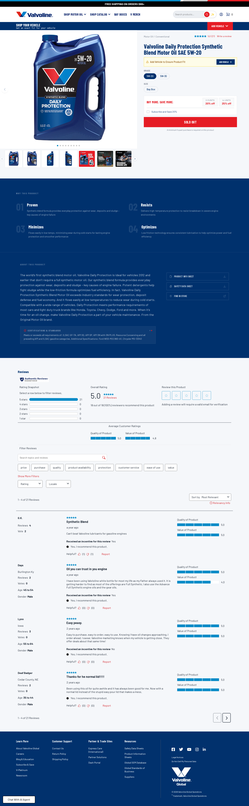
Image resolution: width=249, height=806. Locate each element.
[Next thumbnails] (135, 159)
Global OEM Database (135, 762)
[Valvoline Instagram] (197, 749)
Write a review (224, 36)
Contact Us (58, 748)
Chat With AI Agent (19, 799)
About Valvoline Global (27, 748)
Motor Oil (148, 36)
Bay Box (151, 89)
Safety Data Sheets (134, 748)
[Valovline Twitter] (181, 749)
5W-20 (150, 76)
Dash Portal (94, 762)
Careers (20, 753)
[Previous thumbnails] (2, 159)
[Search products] (207, 14)
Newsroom (21, 775)
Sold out (190, 122)
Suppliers (129, 776)
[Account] (221, 14)
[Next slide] (132, 89)
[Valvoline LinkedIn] (204, 749)
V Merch (135, 14)
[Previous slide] (4, 89)
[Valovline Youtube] (189, 749)
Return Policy (59, 753)
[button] (57, 145)
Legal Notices (177, 757)
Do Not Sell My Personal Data (184, 761)
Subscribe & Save (25, 764)
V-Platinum (22, 770)
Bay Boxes (120, 14)
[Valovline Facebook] (173, 749)
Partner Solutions (97, 757)
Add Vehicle (224, 62)
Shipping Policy (60, 759)
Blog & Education (25, 759)
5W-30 (163, 76)
